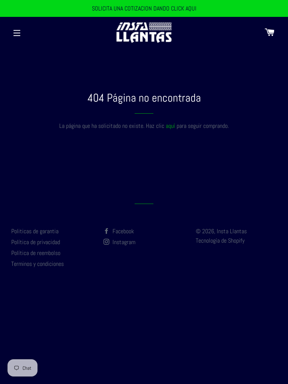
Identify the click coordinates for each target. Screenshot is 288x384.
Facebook (122, 231)
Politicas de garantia (34, 231)
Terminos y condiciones (37, 264)
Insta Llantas (232, 231)
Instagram (123, 242)
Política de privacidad (35, 242)
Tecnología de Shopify (220, 240)
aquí (170, 126)
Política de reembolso (35, 253)
